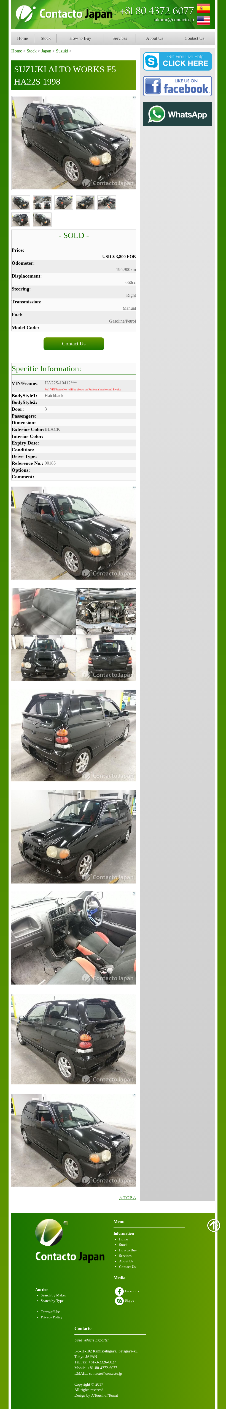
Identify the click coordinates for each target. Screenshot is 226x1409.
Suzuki (62, 51)
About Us (154, 38)
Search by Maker (53, 1295)
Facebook (131, 1291)
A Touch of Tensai (104, 1395)
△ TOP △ (127, 1197)
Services (119, 38)
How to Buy (80, 38)
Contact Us (194, 38)
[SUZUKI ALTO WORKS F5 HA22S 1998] (74, 142)
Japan (46, 51)
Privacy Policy (52, 1317)
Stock (46, 38)
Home (22, 38)
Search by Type (52, 1301)
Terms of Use (50, 1312)
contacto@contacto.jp (105, 1373)
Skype (129, 1300)
